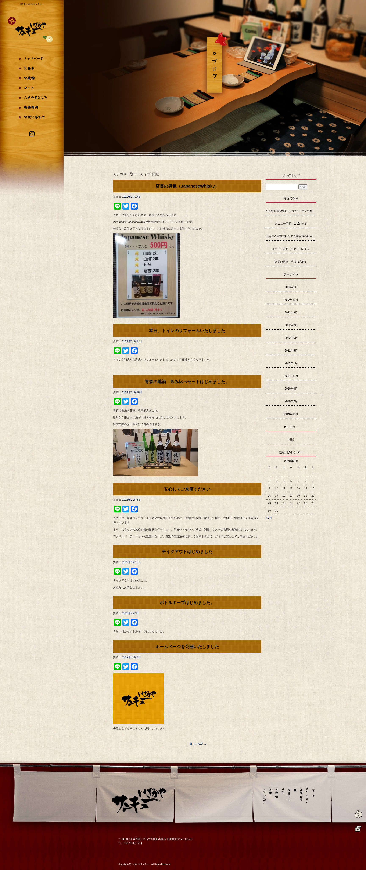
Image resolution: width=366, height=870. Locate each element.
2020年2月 (291, 401)
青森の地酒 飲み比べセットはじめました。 (187, 381)
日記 (291, 439)
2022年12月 (291, 299)
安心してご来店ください (187, 489)
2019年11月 (291, 414)
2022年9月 (291, 312)
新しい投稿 (198, 743)
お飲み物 (32, 77)
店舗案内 (32, 109)
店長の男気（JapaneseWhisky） (187, 186)
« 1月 (269, 517)
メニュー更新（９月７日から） (291, 249)
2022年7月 (291, 325)
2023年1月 (291, 287)
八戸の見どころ (32, 98)
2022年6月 (291, 337)
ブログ (313, 791)
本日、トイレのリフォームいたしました (187, 330)
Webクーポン (307, 794)
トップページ (32, 56)
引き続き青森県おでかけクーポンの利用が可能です (291, 210)
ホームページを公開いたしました (187, 646)
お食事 (32, 66)
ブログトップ (291, 175)
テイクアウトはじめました (187, 551)
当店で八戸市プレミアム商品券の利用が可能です (291, 236)
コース (32, 88)
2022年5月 (291, 350)
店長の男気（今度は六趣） (291, 261)
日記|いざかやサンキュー (32, 4)
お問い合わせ (32, 119)
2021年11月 (291, 376)
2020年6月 (291, 388)
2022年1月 (291, 363)
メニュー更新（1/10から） (291, 223)
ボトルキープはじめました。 (187, 602)
